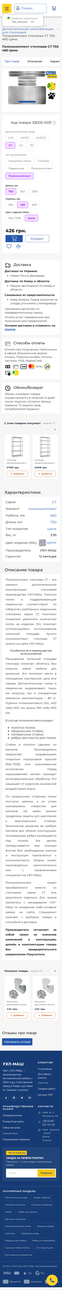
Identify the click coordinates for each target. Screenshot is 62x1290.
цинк (51, 529)
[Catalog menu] (6, 8)
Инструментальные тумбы (18, 1226)
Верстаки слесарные (15, 1219)
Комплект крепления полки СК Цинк (17, 1003)
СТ (54, 502)
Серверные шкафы (30, 1233)
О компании (45, 1069)
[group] (31, 456)
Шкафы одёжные (42, 1197)
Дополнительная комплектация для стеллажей (27, 30)
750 (53, 522)
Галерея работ (47, 1088)
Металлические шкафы (16, 1197)
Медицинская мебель (16, 1240)
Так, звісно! (19, 21)
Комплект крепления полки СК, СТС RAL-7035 (44, 1003)
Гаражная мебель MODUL (17, 1247)
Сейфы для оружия (27, 1212)
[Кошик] (53, 8)
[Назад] (48, 429)
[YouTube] (30, 1098)
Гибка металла (11, 1127)
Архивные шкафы (45, 1226)
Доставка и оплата (44, 1076)
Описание (34, 61)
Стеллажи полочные (15, 1204)
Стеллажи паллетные (41, 1204)
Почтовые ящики (44, 1247)
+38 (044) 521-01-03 (48, 1122)
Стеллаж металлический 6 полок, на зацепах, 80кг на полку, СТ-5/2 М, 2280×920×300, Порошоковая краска (44, 462)
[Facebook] (6, 1098)
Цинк (51, 542)
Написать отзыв (17, 1042)
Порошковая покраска (16, 1139)
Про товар (12, 61)
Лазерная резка (12, 1115)
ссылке (10, 329)
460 (53, 515)
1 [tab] (27, 101)
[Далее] (55, 429)
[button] (52, 1280)
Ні (32, 21)
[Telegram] (22, 1098)
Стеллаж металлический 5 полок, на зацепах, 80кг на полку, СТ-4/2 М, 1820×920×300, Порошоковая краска (17, 462)
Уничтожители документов (18, 1255)
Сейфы (8, 1212)
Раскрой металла (13, 1121)
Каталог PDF (45, 1094)
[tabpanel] (27, 87)
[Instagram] (14, 1098)
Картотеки (10, 1233)
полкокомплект (42, 509)
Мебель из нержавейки (43, 1240)
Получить (46, 1173)
